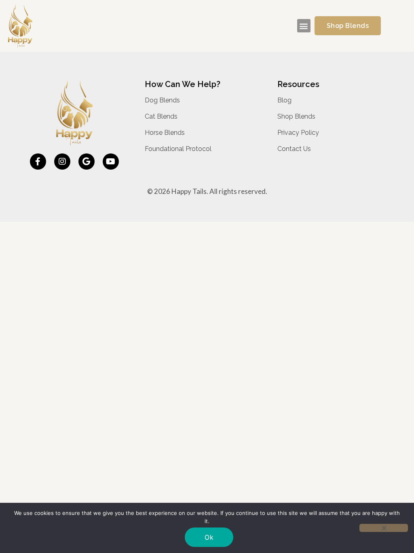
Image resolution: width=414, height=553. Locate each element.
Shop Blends (296, 116)
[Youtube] (111, 161)
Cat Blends (161, 116)
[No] (383, 528)
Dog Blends (162, 100)
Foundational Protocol (178, 149)
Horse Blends (165, 132)
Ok (209, 537)
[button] (303, 25)
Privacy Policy (298, 132)
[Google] (86, 161)
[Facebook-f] (38, 161)
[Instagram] (62, 161)
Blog (284, 100)
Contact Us (294, 149)
